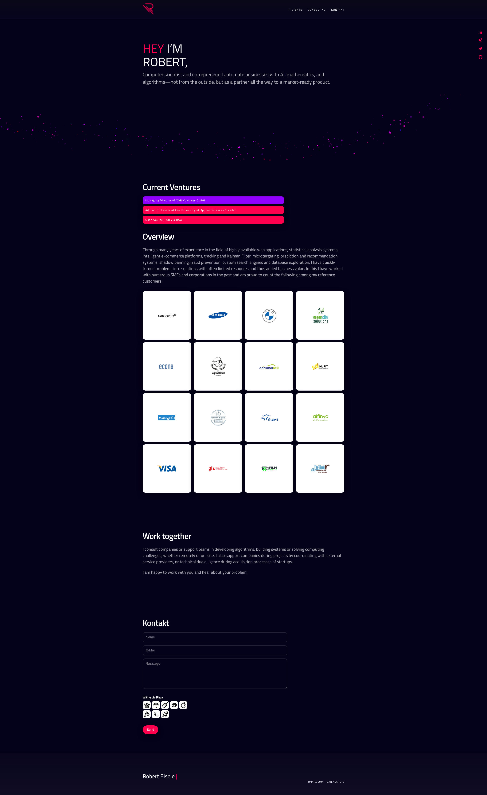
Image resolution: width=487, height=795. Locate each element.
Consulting (317, 10)
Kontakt (337, 10)
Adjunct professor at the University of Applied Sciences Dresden (191, 210)
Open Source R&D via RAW (164, 220)
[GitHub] (480, 58)
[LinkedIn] (480, 32)
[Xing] (480, 41)
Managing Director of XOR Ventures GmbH (175, 200)
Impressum (315, 782)
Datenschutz (335, 782)
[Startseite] (148, 9)
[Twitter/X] (480, 49)
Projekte (295, 10)
